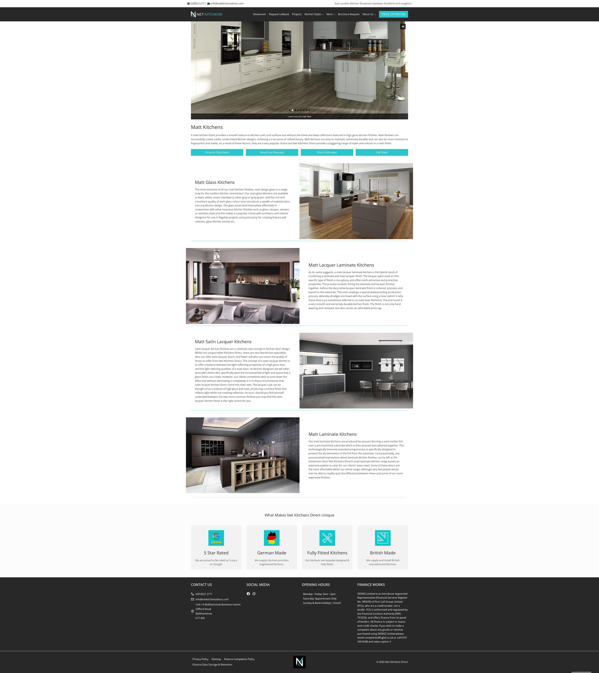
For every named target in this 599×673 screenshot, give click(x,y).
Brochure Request (349, 14)
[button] (403, 26)
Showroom (259, 14)
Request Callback (279, 14)
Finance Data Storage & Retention (212, 664)
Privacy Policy (200, 659)
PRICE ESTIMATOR (393, 14)
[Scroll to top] (591, 664)
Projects (297, 14)
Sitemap (216, 659)
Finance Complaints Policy (239, 659)
